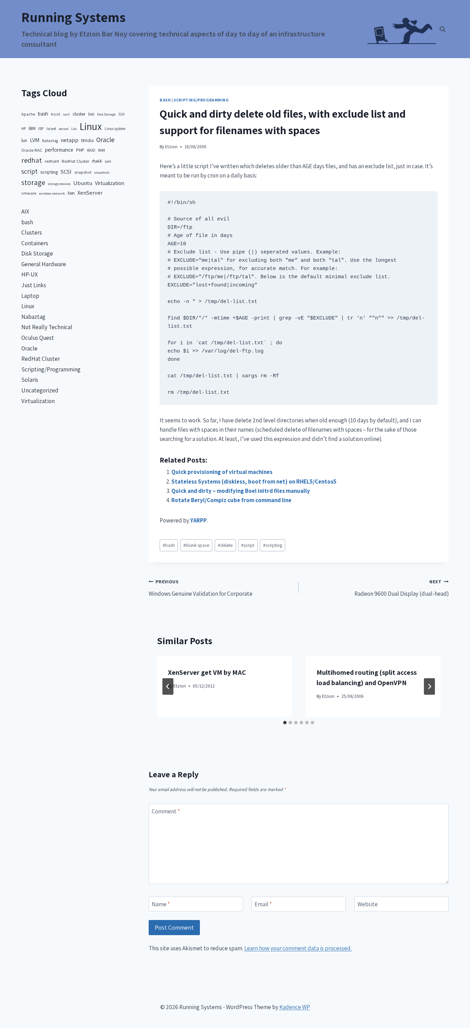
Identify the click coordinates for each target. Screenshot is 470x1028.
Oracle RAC (31, 150)
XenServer (90, 192)
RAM (101, 150)
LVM (34, 140)
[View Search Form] (442, 29)
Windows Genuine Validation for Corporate (201, 587)
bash (165, 99)
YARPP (198, 520)
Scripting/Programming (201, 99)
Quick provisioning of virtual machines (222, 472)
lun (24, 140)
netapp (69, 140)
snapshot (83, 172)
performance (59, 150)
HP (23, 128)
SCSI (66, 171)
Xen (71, 193)
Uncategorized (39, 390)
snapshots (101, 172)
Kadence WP (294, 1007)
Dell (91, 114)
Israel (51, 128)
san (108, 161)
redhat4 (52, 161)
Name (161, 904)
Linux (90, 126)
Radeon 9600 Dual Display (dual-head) (401, 587)
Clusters (31, 232)
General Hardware (43, 264)
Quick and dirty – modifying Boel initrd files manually (240, 491)
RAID (91, 150)
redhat (31, 160)
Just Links (33, 285)
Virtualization (109, 183)
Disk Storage (106, 114)
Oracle (105, 139)
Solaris (29, 379)
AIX (25, 211)
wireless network (52, 193)
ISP (41, 128)
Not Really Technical (46, 327)
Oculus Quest (37, 338)
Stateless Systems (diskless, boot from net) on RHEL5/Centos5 (254, 481)
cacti (66, 114)
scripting (272, 545)
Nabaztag (50, 140)
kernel (63, 128)
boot (55, 114)
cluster (79, 114)
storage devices (59, 183)
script (247, 545)
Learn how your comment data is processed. (298, 948)
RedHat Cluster (75, 161)
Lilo (74, 128)
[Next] (429, 686)
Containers (34, 243)
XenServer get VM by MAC (207, 672)
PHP (80, 150)
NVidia (87, 140)
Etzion (171, 146)
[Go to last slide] (167, 686)
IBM (32, 128)
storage (33, 182)
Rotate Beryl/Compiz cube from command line (231, 500)
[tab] (285, 722)
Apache (28, 114)
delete (225, 545)
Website (367, 904)
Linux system (115, 128)
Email (263, 904)
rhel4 (97, 161)
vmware (28, 193)
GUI (121, 114)
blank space (196, 545)
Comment (166, 811)
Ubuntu (82, 183)
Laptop (30, 296)
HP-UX (29, 274)
